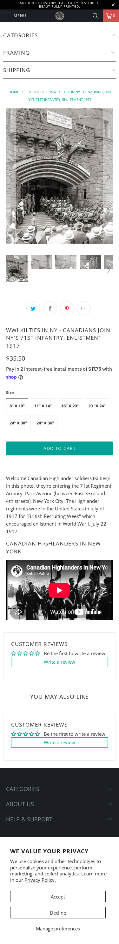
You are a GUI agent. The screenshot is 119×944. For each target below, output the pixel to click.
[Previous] (11, 177)
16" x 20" (70, 406)
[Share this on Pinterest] (67, 308)
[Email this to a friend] (84, 308)
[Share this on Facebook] (50, 308)
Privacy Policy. (40, 880)
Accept (58, 896)
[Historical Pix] (59, 15)
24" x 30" (18, 423)
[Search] (95, 15)
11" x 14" (43, 406)
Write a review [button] (59, 662)
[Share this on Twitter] (33, 308)
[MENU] (3, 15)
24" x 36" (45, 423)
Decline (58, 913)
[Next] (108, 177)
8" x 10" (17, 406)
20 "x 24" (97, 406)
